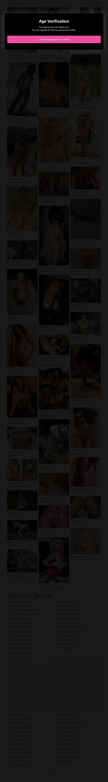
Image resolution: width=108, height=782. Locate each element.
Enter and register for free (54, 39)
